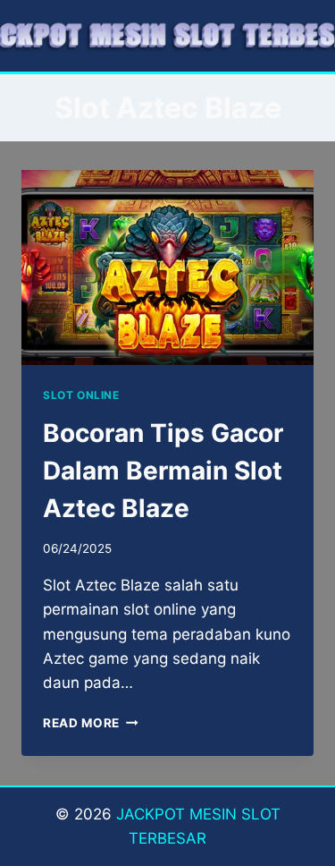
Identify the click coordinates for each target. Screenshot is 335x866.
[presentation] (167, 267)
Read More (90, 723)
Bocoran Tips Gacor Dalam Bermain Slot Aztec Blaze (163, 470)
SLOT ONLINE (81, 395)
